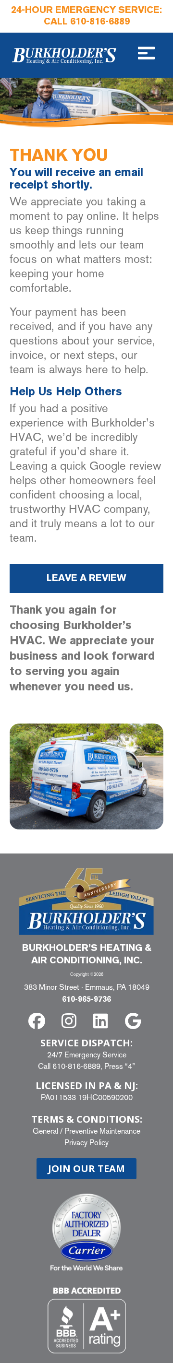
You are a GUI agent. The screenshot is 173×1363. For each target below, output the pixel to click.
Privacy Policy (86, 1142)
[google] (135, 1021)
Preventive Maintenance (102, 1131)
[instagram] (70, 1021)
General (45, 1131)
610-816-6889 (100, 22)
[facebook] (38, 1021)
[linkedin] (102, 1021)
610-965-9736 (86, 1000)
